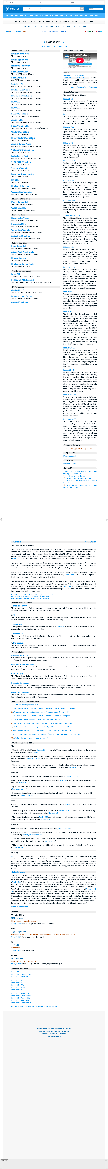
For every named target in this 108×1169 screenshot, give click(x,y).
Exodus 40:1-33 (69, 200)
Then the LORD (70, 78)
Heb (65, 46)
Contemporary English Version (22, 150)
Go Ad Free (4, 1160)
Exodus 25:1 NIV (17, 981)
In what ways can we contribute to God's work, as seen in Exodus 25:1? (39, 720)
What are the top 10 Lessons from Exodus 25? (31, 738)
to (81, 78)
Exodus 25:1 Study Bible (20, 994)
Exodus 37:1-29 (69, 348)
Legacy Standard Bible (19, 114)
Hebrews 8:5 (68, 143)
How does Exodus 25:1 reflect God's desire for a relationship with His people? (42, 731)
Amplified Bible (17, 120)
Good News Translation (19, 168)
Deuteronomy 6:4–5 (19, 789)
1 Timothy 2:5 (27, 835)
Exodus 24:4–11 (33, 759)
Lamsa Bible (16, 274)
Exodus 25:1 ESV (17, 985)
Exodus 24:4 (16, 882)
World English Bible (18, 208)
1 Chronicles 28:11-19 (71, 216)
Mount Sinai (17, 624)
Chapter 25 (18, 31)
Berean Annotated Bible (20, 126)
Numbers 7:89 (68, 127)
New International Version (20, 54)
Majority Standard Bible (19, 202)
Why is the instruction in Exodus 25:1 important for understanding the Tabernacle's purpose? (47, 734)
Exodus (12, 31)
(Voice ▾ (75, 50)
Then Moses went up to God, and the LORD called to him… (30, 596)
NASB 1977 (15, 108)
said (78, 78)
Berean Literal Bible (18, 78)
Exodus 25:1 (42, 750)
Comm (60, 46)
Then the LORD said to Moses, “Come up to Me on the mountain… (33, 595)
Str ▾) (29, 50)
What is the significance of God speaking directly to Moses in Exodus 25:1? (41, 727)
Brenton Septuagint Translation (22, 296)
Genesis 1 (68, 804)
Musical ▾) (82, 50)
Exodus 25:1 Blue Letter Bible (22, 972)
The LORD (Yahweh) (20, 606)
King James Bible (17, 84)
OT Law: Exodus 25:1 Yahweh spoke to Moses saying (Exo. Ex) (34, 1006)
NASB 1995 (15, 102)
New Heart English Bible (20, 186)
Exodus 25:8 (43, 817)
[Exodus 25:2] (105, 524)
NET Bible (15, 180)
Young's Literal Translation (20, 230)
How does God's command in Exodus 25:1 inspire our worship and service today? (43, 723)
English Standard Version (20, 66)
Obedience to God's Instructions (23, 665)
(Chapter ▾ (20, 50)
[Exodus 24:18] (2, 524)
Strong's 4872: (16, 964)
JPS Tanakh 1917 (17, 290)
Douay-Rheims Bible (18, 246)
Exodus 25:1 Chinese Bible (21, 998)
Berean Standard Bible (19, 72)
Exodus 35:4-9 (68, 181)
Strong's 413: (16, 950)
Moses (66, 456)
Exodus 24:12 (68, 99)
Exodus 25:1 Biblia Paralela (21, 996)
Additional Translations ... (20, 302)
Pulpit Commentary (19, 872)
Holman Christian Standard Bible (23, 138)
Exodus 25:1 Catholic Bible (21, 1003)
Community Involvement (20, 692)
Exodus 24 (36, 752)
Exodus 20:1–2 (74, 767)
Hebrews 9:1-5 (68, 247)
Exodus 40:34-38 (69, 419)
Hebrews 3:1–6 (38, 835)
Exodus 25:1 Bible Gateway (21, 974)
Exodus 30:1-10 (69, 292)
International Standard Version (22, 174)
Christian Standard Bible (20, 132)
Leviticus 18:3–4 (47, 819)
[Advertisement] (55, 525)
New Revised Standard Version (22, 264)
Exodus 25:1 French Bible (20, 1000)
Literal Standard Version (20, 218)
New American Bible (18, 258)
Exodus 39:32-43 (69, 395)
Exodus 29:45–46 (26, 795)
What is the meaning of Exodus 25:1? (26, 705)
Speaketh (72, 456)
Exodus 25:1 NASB (18, 988)
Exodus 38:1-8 (68, 370)
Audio (43, 46)
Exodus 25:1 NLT (17, 983)
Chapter (93, 542)
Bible (7, 31)
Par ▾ (25, 50)
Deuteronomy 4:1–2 (19, 847)
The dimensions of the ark (75, 476)
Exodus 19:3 (67, 114)
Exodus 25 (60, 627)
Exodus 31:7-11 (69, 161)
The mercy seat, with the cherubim (78, 478)
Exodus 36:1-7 (68, 312)
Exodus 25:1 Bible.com (19, 977)
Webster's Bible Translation (21, 192)
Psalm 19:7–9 (24, 783)
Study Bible (17, 542)
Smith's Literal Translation (20, 236)
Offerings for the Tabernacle (73, 76)
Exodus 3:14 (16, 559)
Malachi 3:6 (63, 780)
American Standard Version (21, 144)
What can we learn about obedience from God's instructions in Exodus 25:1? (41, 712)
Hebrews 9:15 (70, 575)
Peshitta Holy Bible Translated (22, 280)
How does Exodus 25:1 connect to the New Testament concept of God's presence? (43, 716)
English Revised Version (20, 156)
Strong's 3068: (16, 924)
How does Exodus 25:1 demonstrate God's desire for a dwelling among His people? (44, 708)
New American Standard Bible (22, 96)
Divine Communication (19, 655)
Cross (49, 46)
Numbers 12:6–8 (64, 829)
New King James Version (20, 90)
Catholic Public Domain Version (22, 252)
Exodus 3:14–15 (71, 776)
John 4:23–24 (50, 841)
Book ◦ (87, 542)
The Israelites (18, 634)
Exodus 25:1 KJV (17, 990)
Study (54, 46)
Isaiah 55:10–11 (65, 811)
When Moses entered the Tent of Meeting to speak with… (30, 598)
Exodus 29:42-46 (69, 267)
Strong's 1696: (16, 937)
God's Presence (17, 674)
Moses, (86, 78)
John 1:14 (67, 586)
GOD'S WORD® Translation (21, 162)
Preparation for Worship (20, 683)
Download (93, 87)
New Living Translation (19, 60)
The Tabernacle (18, 643)
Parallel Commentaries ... (20, 907)
